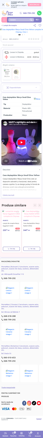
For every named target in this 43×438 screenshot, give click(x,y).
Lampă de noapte (10, 25)
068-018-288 (10, 316)
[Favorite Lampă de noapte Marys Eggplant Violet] (17, 212)
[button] (35, 205)
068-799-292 (10, 278)
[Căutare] (31, 19)
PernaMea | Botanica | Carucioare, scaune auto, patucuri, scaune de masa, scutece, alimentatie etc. (20, 348)
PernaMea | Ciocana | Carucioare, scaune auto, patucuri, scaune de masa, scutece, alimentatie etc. (20, 306)
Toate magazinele (8, 387)
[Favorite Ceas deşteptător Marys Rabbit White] (38, 212)
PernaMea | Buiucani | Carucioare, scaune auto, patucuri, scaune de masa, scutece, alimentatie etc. (20, 269)
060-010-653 (10, 357)
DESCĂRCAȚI (34, 5)
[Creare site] (39, 419)
